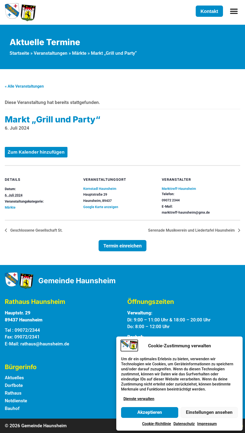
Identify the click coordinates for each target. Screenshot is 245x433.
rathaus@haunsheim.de (44, 344)
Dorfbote (14, 385)
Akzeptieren (149, 412)
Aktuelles (14, 377)
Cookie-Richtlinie (156, 423)
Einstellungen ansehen (209, 412)
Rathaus (13, 393)
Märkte (79, 53)
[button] (234, 11)
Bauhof (12, 408)
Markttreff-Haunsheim (179, 189)
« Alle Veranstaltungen (24, 86)
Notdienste (16, 400)
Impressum (207, 423)
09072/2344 (27, 330)
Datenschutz (184, 423)
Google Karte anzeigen (100, 207)
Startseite (19, 53)
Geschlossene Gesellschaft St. (36, 230)
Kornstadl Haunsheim (99, 189)
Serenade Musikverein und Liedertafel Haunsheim (192, 230)
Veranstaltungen (50, 53)
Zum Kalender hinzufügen (36, 152)
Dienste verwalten (138, 399)
